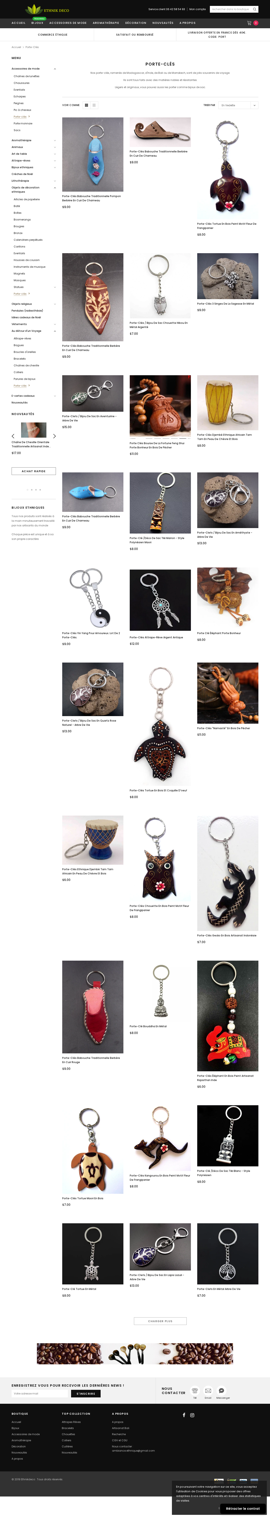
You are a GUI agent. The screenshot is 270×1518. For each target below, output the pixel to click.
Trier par (209, 105)
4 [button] (40, 490)
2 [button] (31, 490)
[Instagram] (192, 1415)
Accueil (16, 47)
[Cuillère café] (135, 1353)
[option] (53, 34)
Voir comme (71, 105)
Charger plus (160, 1321)
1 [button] (27, 490)
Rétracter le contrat (243, 1508)
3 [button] (36, 490)
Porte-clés (32, 47)
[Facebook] (184, 1415)
